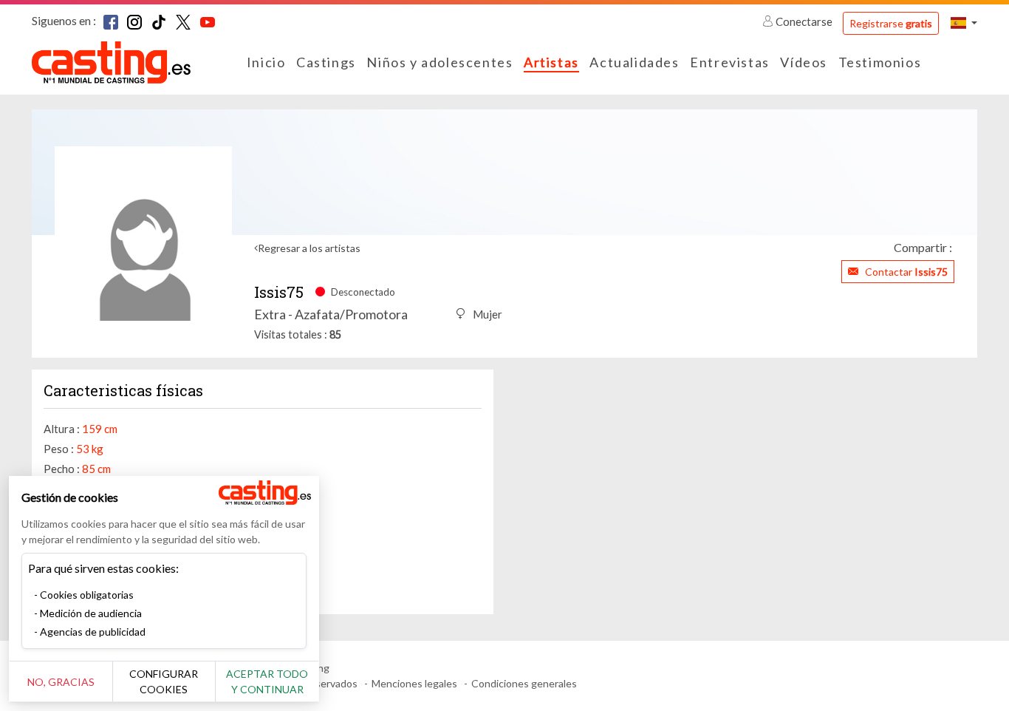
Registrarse (890, 23)
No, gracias (61, 682)
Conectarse (804, 21)
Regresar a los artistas (309, 248)
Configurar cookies (163, 681)
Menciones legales (414, 683)
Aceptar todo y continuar (267, 681)
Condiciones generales (524, 683)
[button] (964, 23)
